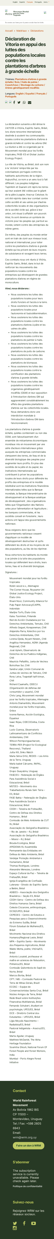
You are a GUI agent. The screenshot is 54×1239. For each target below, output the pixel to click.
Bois (17, 82)
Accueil (9, 30)
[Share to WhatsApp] (24, 102)
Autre (46, 2)
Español (22, 2)
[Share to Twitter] (18, 102)
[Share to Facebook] (14, 102)
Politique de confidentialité (27, 1186)
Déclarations (37, 30)
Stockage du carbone (32, 84)
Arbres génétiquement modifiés (22, 87)
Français (30, 2)
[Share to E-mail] (29, 102)
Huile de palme (29, 82)
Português (38, 2)
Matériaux (21, 30)
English (15, 2)
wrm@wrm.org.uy (25, 1137)
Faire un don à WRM (28, 1145)
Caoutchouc (12, 84)
